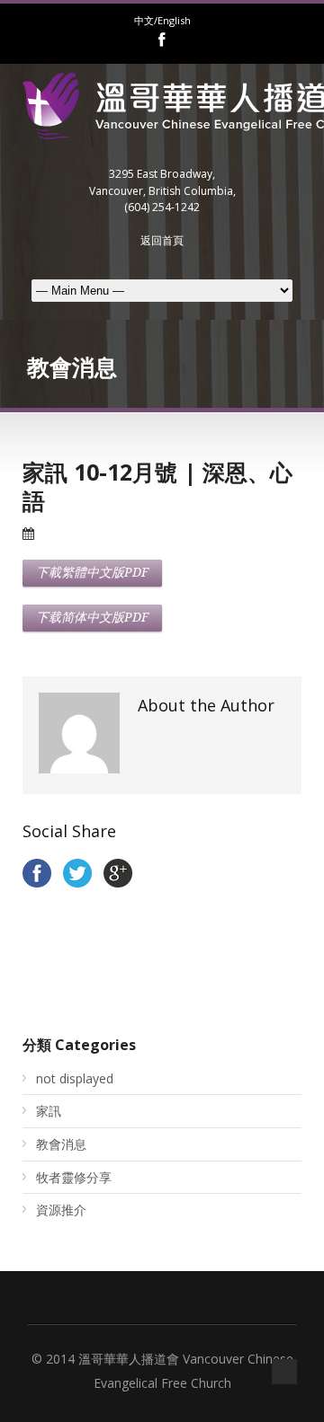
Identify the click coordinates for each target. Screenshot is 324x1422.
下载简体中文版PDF (92, 617)
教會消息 (61, 1144)
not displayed (74, 1078)
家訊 (48, 1110)
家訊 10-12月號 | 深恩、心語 (157, 486)
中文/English (162, 20)
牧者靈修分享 (74, 1177)
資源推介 (61, 1209)
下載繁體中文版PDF (92, 572)
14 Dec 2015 (70, 534)
